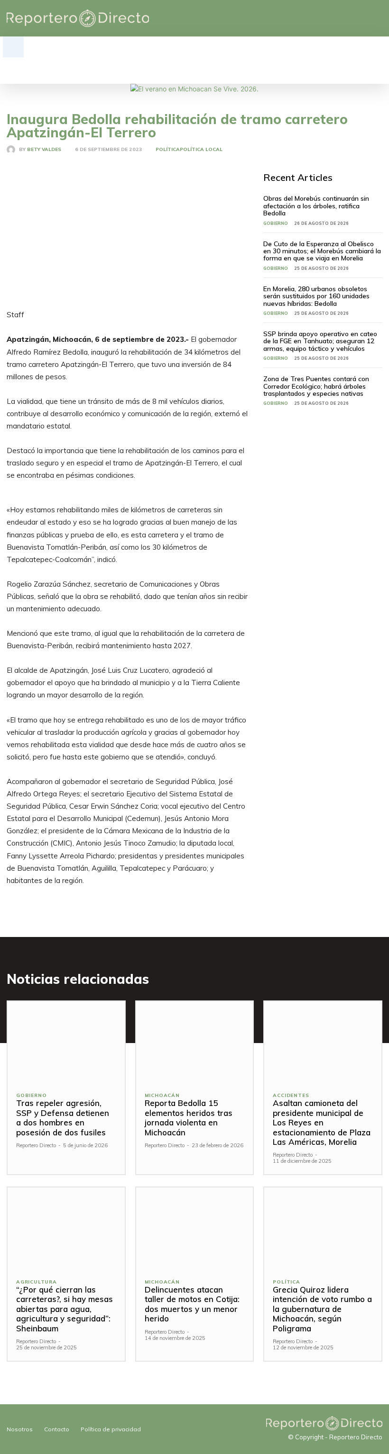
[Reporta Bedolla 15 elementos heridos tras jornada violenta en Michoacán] (194, 1042)
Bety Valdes (44, 149)
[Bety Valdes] (13, 149)
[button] (13, 46)
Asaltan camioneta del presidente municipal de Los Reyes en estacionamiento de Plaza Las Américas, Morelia (321, 1122)
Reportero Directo (36, 1145)
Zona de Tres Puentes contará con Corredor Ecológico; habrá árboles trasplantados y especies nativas (316, 386)
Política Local (201, 149)
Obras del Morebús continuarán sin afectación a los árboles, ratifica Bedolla (316, 205)
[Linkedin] (348, 18)
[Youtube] (377, 18)
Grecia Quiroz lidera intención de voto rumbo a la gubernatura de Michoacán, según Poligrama (322, 1309)
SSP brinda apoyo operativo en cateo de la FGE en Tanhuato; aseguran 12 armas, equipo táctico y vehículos (320, 341)
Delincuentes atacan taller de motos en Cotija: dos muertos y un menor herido (192, 1304)
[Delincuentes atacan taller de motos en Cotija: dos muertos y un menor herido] (194, 1228)
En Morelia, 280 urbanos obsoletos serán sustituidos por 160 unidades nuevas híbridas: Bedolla (316, 296)
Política (168, 149)
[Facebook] (333, 18)
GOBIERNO (275, 223)
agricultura (36, 1282)
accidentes (291, 1095)
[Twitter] (363, 18)
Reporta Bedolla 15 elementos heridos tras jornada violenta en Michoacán (188, 1117)
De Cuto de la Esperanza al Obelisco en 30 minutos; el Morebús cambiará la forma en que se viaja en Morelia (322, 251)
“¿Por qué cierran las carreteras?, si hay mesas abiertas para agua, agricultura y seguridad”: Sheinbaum (64, 1309)
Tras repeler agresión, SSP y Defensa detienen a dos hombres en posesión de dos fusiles (62, 1117)
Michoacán (162, 1095)
